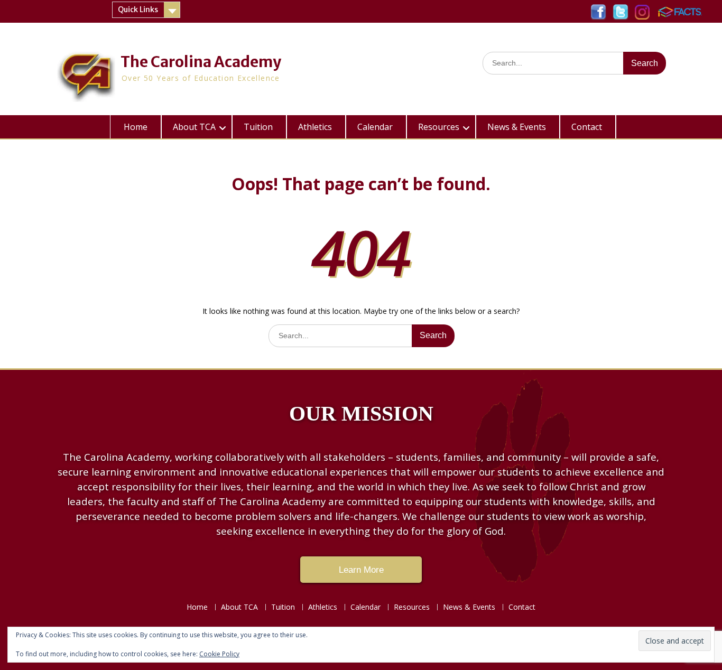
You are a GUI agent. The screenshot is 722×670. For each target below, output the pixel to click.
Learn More (361, 569)
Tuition (258, 127)
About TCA (194, 127)
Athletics (315, 127)
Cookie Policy (219, 653)
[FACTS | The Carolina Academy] (680, 9)
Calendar (375, 127)
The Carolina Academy (201, 61)
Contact (586, 127)
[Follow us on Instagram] (642, 9)
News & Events (516, 127)
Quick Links (138, 9)
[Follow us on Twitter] (620, 9)
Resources (438, 127)
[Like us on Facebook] (598, 9)
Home (135, 127)
